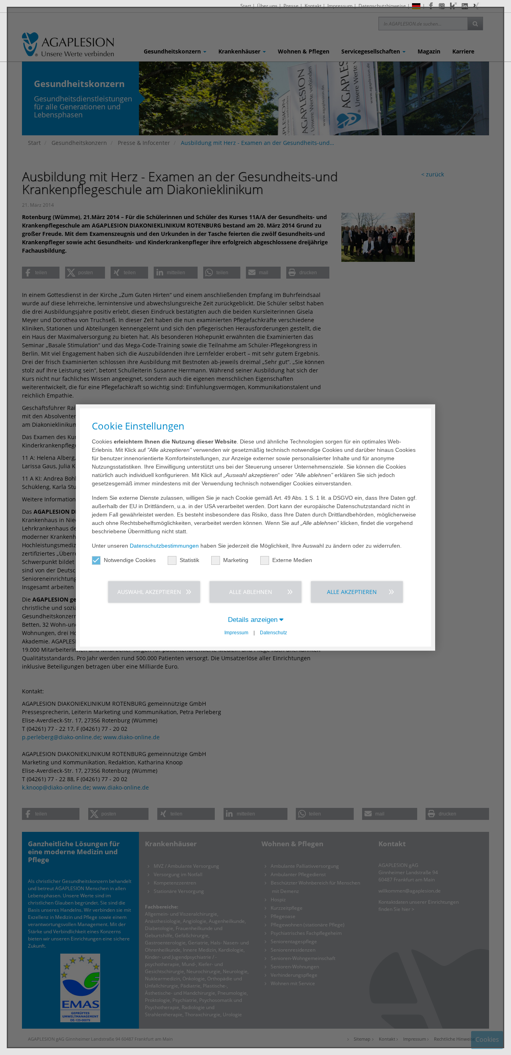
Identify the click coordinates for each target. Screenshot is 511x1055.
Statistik (189, 560)
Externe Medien (292, 560)
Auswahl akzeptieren (149, 592)
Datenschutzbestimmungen (164, 545)
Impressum (236, 632)
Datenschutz (273, 632)
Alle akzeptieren (352, 592)
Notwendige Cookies (130, 560)
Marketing (235, 560)
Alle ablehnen (250, 592)
